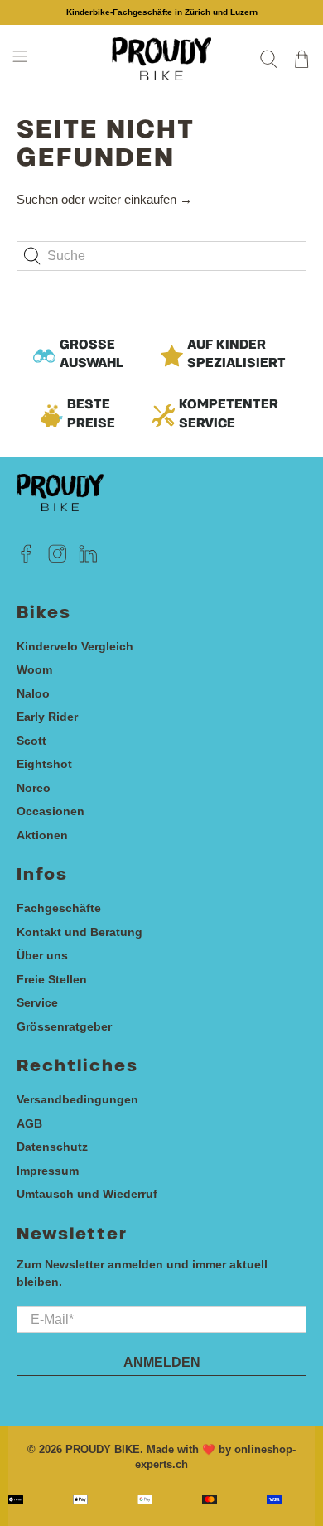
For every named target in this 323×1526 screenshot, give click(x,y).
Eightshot (44, 763)
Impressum (48, 1170)
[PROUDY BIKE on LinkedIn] (88, 559)
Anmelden (161, 1362)
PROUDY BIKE (102, 1450)
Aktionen (42, 835)
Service (37, 1002)
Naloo (33, 693)
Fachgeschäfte (59, 908)
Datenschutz (52, 1146)
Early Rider (47, 716)
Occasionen (50, 811)
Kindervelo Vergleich (75, 646)
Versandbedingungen (77, 1099)
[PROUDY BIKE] (162, 58)
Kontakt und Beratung (79, 932)
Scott (31, 740)
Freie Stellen (52, 979)
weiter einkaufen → (140, 199)
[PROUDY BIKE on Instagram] (57, 559)
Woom (34, 669)
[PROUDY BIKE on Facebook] (26, 559)
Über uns (42, 955)
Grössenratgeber (64, 1026)
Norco (34, 787)
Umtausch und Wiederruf (87, 1193)
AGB (29, 1123)
